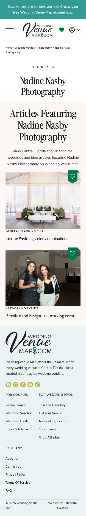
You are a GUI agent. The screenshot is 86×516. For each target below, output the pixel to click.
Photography (45, 47)
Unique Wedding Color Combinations (37, 238)
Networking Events (22, 308)
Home (9, 47)
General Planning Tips (24, 231)
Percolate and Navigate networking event (40, 316)
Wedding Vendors (25, 47)
